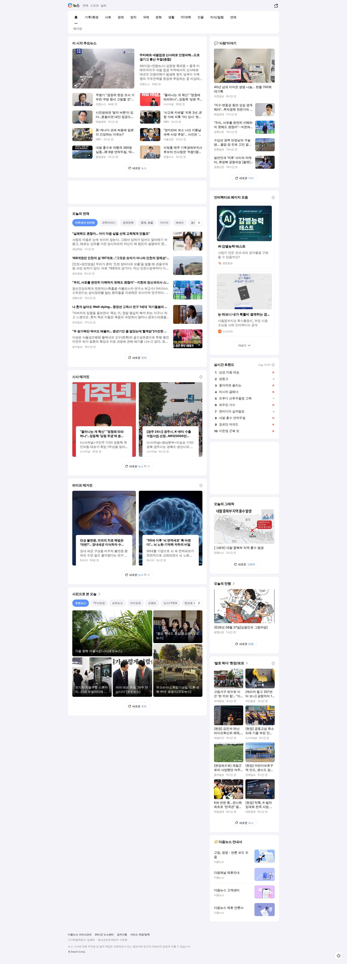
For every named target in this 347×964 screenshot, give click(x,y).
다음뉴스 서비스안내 (79, 934)
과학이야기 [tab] (108, 222)
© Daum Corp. (77, 951)
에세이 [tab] (180, 222)
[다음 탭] (198, 222)
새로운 (139, 168)
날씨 (103, 5)
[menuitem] (76, 17)
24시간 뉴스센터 (104, 934)
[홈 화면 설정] (339, 956)
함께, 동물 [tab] (147, 222)
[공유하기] (275, 5)
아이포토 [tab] (135, 603)
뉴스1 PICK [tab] (170, 603)
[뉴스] (76, 5)
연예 (85, 5)
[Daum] (70, 5)
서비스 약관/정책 (140, 934)
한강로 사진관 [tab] (193, 603)
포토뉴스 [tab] (80, 603)
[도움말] (201, 377)
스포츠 (94, 5)
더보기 (242, 345)
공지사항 (122, 934)
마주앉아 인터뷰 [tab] (85, 222)
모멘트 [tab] (152, 603)
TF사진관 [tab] (99, 603)
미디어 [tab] (164, 222)
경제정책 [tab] (128, 222)
